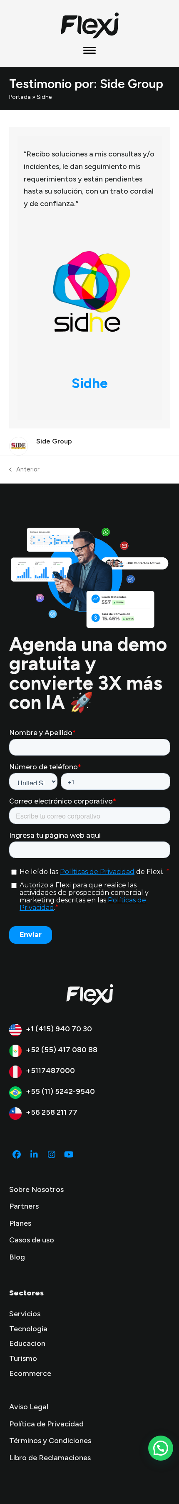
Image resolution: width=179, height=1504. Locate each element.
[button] (89, 50)
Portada (20, 97)
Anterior (24, 470)
